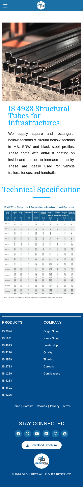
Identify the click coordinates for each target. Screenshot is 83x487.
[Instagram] (55, 433)
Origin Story (51, 331)
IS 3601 (7, 387)
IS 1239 (7, 373)
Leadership (51, 345)
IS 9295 (7, 394)
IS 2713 (7, 366)
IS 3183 (7, 380)
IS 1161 (7, 338)
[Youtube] (36, 433)
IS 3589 (7, 359)
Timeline (49, 359)
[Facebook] (18, 433)
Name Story (51, 338)
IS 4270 (7, 352)
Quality (48, 352)
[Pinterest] (64, 433)
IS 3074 (7, 331)
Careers (49, 366)
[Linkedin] (46, 433)
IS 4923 (7, 345)
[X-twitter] (27, 433)
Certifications (52, 373)
